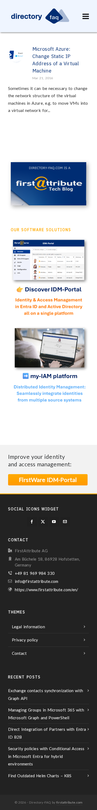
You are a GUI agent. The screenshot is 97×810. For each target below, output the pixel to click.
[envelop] (65, 521)
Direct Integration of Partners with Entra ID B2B (47, 733)
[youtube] (54, 521)
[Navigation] (85, 16)
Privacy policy (25, 639)
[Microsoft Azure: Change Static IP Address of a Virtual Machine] (16, 53)
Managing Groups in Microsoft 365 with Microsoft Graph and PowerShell (46, 713)
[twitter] (43, 521)
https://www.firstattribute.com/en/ (46, 589)
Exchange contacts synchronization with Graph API (45, 694)
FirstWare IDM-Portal (48, 479)
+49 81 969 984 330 (35, 573)
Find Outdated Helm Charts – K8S (39, 775)
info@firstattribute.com (36, 581)
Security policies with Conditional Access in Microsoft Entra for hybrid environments (46, 756)
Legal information (28, 626)
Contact (19, 653)
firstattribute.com (69, 802)
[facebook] (32, 521)
